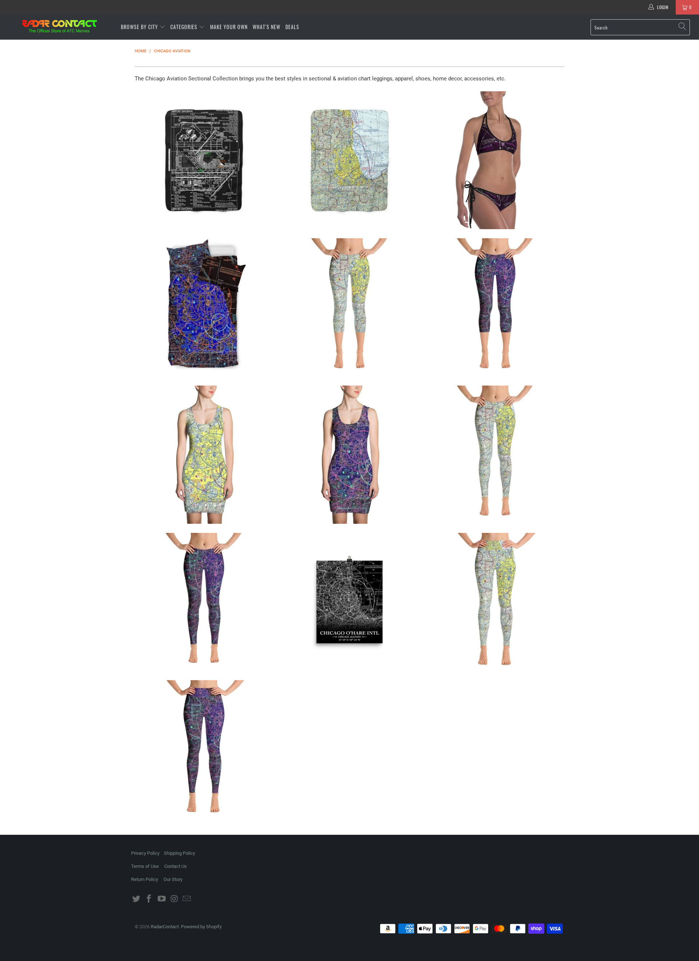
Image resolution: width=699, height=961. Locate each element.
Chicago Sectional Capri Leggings (349, 307)
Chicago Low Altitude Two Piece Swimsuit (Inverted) (495, 160)
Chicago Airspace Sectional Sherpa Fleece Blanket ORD (349, 160)
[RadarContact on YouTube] (161, 899)
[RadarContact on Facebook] (149, 899)
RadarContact (165, 926)
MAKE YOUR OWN (229, 27)
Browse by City (139, 27)
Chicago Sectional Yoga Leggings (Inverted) (204, 749)
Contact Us (175, 866)
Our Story (172, 879)
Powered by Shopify (201, 926)
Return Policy (144, 879)
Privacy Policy (145, 853)
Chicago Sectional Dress (204, 455)
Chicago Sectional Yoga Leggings (495, 602)
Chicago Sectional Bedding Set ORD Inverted (204, 307)
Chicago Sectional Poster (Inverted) (349, 602)
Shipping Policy (179, 853)
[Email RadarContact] (187, 899)
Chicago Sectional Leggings (495, 455)
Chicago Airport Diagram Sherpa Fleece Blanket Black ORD (204, 160)
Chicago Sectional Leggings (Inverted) (204, 602)
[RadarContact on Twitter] (136, 899)
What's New (266, 27)
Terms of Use (145, 866)
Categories (184, 27)
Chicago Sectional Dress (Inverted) (349, 455)
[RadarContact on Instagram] (174, 899)
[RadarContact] (59, 26)
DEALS (292, 27)
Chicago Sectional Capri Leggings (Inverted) (495, 307)
